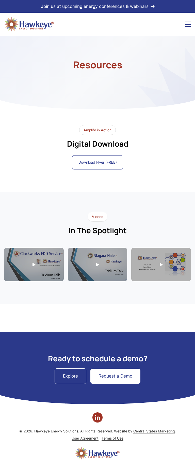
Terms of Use (112, 438)
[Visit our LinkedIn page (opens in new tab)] (97, 417)
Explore (70, 376)
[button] (34, 264)
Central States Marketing (154, 431)
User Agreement (85, 438)
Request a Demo (115, 376)
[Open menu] (187, 24)
